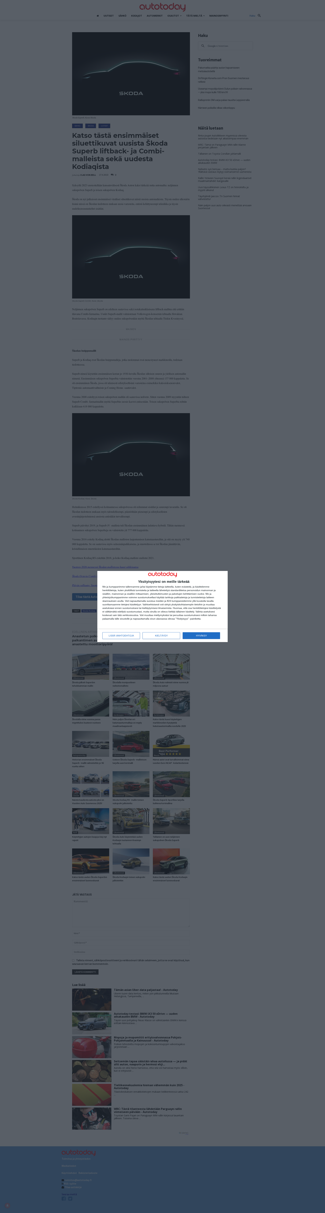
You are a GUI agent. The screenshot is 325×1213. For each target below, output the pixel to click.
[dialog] (162, 606)
